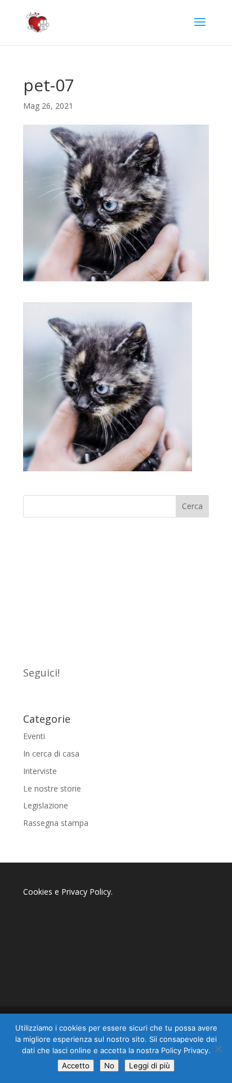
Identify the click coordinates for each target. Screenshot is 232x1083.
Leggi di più (149, 1065)
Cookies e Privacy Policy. (68, 891)
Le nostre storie (52, 788)
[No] (218, 1048)
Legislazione (45, 805)
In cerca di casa (51, 753)
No (109, 1065)
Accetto (76, 1065)
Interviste (40, 771)
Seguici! (41, 672)
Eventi (34, 736)
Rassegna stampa (55, 822)
